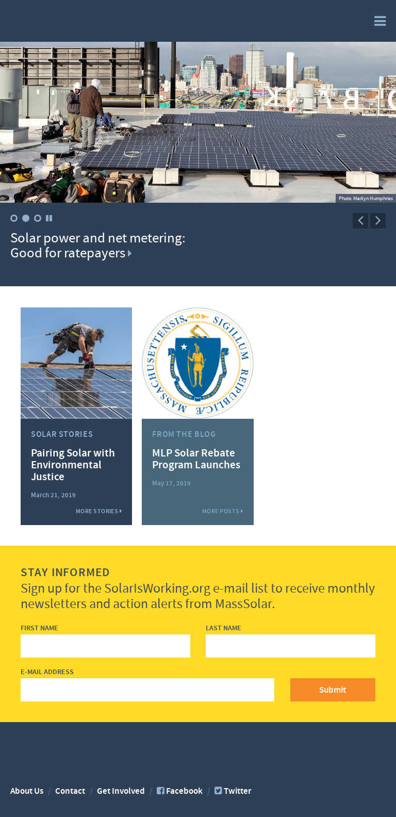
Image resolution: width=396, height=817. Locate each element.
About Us (26, 791)
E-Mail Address (47, 672)
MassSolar (55, 20)
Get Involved (121, 791)
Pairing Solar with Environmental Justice (73, 465)
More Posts (221, 511)
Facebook (184, 791)
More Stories (98, 511)
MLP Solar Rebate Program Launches (196, 459)
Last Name (223, 628)
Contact (70, 791)
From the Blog (184, 434)
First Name (39, 628)
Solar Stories (62, 434)
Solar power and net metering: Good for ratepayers (98, 245)
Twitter (237, 791)
